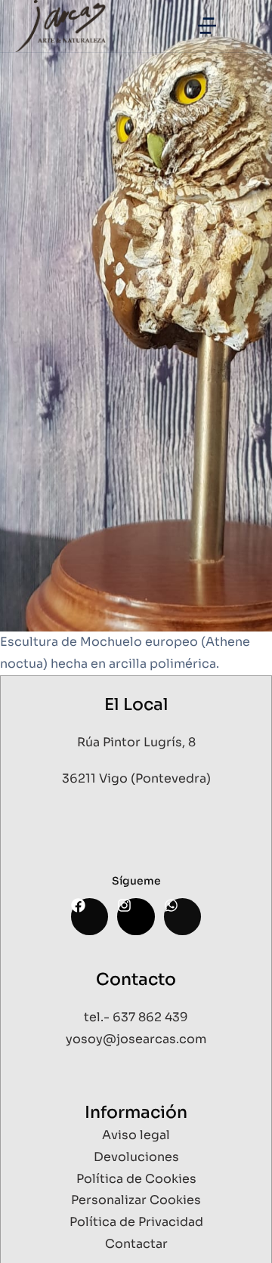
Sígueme (136, 881)
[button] (207, 26)
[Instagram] (135, 916)
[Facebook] (89, 916)
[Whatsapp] (182, 916)
